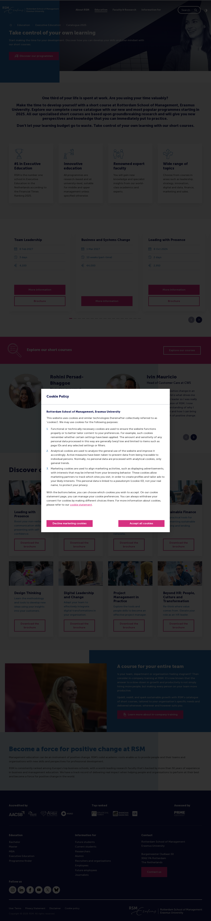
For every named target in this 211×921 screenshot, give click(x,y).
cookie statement (81, 504)
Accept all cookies (141, 523)
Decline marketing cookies (70, 523)
